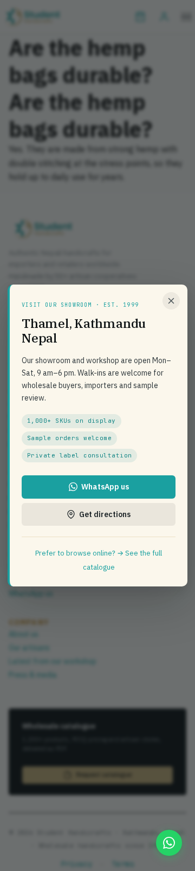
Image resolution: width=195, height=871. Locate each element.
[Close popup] (171, 300)
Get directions (105, 514)
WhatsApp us (105, 487)
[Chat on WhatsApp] (169, 843)
